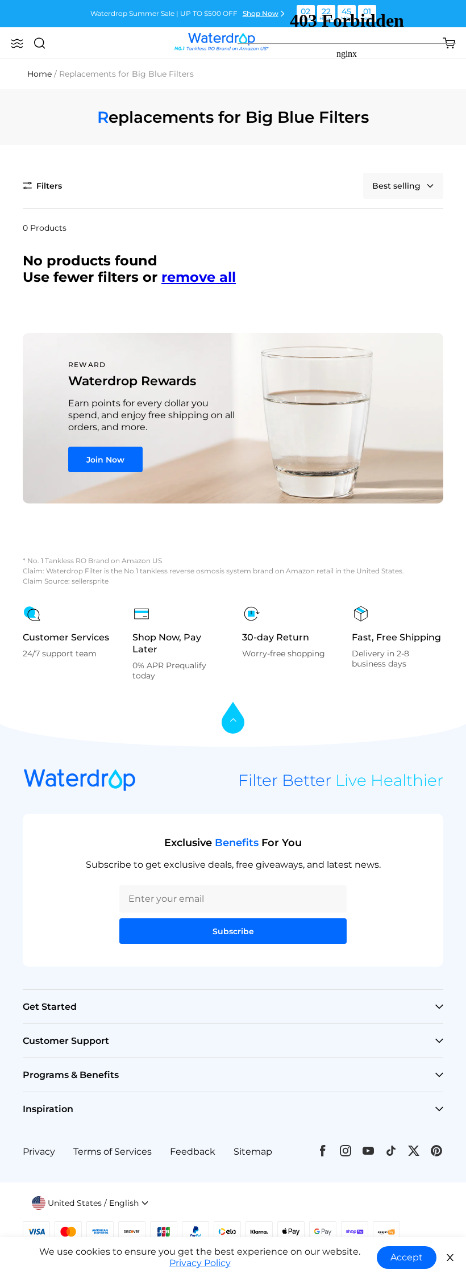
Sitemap (253, 1151)
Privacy (39, 1151)
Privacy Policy (200, 1263)
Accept (406, 1257)
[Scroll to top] (233, 718)
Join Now (105, 460)
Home (39, 74)
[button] (17, 43)
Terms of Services (112, 1151)
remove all (198, 277)
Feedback (192, 1151)
